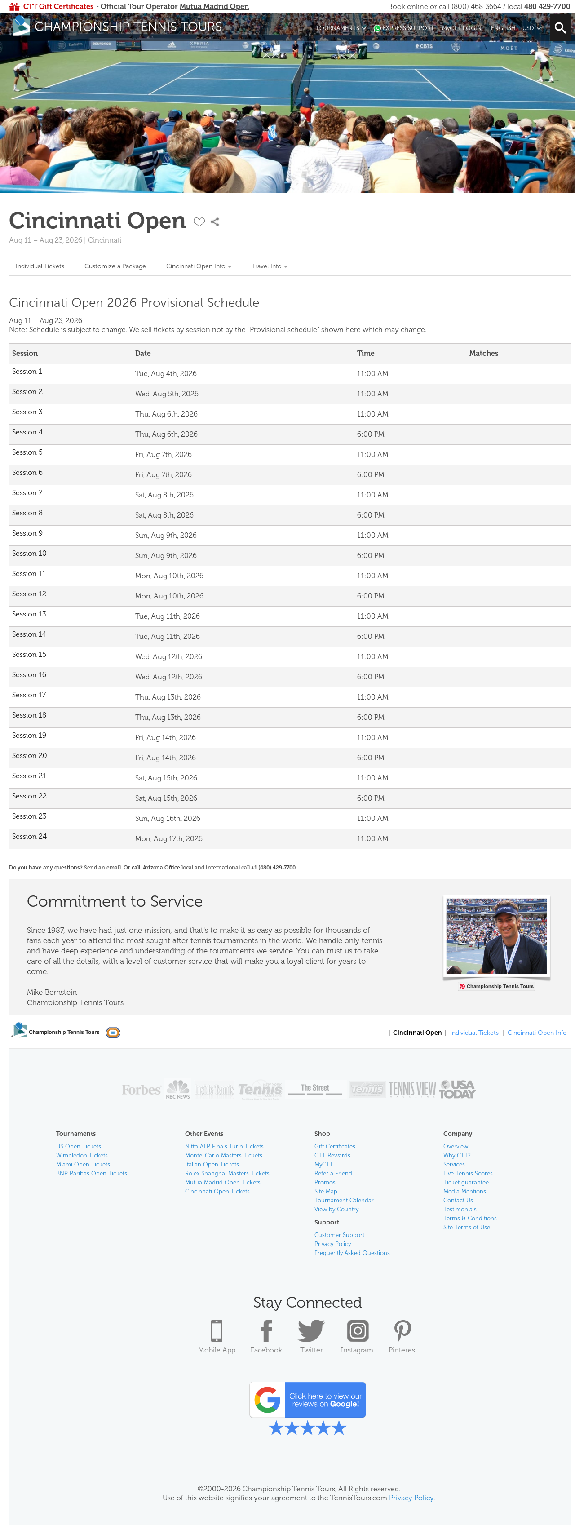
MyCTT (323, 1164)
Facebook (266, 1350)
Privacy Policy (332, 1244)
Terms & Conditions (470, 1218)
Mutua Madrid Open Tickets (223, 1182)
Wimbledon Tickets (82, 1155)
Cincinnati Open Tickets (217, 1191)
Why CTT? (457, 1155)
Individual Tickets (40, 266)
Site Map (325, 1191)
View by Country (336, 1209)
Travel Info (267, 266)
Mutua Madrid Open (214, 6)
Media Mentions (464, 1191)
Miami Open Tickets (83, 1164)
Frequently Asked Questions (352, 1253)
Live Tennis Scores (468, 1173)
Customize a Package (115, 266)
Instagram (357, 1350)
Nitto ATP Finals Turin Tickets (224, 1146)
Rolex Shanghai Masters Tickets (227, 1173)
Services (454, 1164)
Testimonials (460, 1209)
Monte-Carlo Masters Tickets (223, 1155)
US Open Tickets (78, 1146)
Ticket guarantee (466, 1182)
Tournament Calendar (344, 1200)
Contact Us (458, 1200)
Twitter (311, 1350)
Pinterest (403, 1350)
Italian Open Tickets (212, 1164)
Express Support (408, 28)
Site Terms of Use (466, 1227)
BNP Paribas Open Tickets (91, 1173)
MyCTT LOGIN (462, 28)
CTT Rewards (332, 1155)
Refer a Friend (333, 1173)
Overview (455, 1146)
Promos (325, 1182)
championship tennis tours (128, 26)
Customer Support (339, 1235)
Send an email (102, 867)
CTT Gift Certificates (58, 6)
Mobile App (216, 1350)
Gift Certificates (334, 1146)
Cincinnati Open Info (196, 266)
